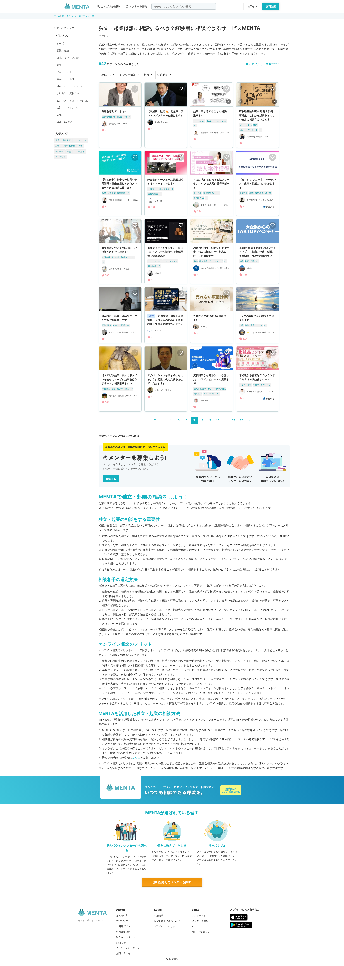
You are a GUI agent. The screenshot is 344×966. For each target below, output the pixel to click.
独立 (80, 146)
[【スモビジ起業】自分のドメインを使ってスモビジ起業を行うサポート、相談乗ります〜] (120, 378)
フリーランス (81, 140)
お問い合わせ (123, 953)
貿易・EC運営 (65, 121)
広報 (59, 114)
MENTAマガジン (201, 931)
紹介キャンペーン (125, 937)
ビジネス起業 (69, 146)
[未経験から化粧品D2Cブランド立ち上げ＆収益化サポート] (257, 378)
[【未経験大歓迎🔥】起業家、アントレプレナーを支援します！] (166, 115)
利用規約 (159, 915)
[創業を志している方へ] (120, 115)
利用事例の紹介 (124, 931)
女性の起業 (80, 151)
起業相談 (67, 140)
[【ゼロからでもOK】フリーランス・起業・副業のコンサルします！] (257, 183)
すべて (60, 43)
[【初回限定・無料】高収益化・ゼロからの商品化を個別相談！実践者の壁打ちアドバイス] (166, 315)
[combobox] (183, 6)
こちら (136, 757)
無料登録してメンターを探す (172, 882)
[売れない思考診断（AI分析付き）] (211, 315)
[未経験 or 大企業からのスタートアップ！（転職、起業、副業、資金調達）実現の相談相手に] (257, 251)
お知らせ (121, 942)
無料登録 (271, 6)
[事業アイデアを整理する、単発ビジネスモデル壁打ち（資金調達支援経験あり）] (166, 251)
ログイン (252, 6)
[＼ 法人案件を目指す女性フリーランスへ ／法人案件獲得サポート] (211, 183)
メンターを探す (200, 915)
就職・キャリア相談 (68, 57)
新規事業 (59, 151)
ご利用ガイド (123, 926)
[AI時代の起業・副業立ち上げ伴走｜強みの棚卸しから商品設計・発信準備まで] (211, 251)
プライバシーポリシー (166, 926)
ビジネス (66, 16)
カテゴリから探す (110, 6)
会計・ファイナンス (68, 107)
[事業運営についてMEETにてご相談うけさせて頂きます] (120, 251)
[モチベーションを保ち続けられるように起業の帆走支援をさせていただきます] (166, 378)
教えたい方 (122, 915)
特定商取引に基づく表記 (167, 920)
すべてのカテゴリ (67, 27)
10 (218, 420)
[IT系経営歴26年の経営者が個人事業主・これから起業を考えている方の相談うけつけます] (257, 115)
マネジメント (64, 71)
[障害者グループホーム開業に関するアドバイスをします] (166, 183)
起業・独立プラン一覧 (83, 16)
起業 (57, 140)
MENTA (173, 958)
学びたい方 (122, 920)
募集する (111, 478)
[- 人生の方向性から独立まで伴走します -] (257, 315)
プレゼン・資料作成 (68, 93)
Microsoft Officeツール (70, 86)
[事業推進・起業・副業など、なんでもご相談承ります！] (120, 315)
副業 (59, 64)
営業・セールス (65, 78)
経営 (69, 151)
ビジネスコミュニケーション (73, 100)
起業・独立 (63, 50)
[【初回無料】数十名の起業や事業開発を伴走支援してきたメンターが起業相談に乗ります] (120, 183)
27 (233, 420)
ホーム (57, 16)
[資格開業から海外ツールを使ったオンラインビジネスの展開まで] (211, 378)
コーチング (60, 157)
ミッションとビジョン (128, 947)
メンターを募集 (138, 6)
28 (241, 420)
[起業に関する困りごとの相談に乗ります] (211, 115)
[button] (228, 101)
